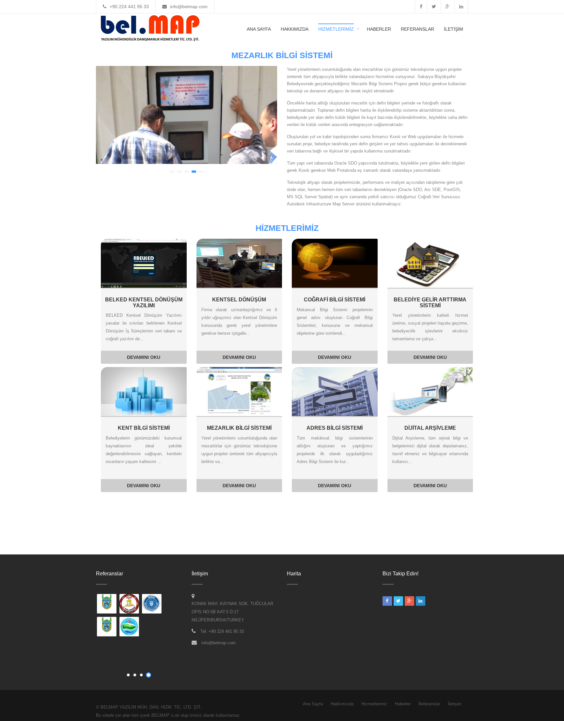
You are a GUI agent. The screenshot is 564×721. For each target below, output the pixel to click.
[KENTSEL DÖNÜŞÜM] (239, 262)
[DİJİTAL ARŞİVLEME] (430, 391)
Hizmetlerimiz (336, 29)
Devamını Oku (143, 357)
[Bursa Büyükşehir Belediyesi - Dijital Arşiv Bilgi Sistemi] (152, 604)
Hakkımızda (294, 29)
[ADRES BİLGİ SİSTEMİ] (335, 391)
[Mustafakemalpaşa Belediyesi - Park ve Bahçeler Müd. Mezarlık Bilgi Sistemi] (107, 627)
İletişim (453, 29)
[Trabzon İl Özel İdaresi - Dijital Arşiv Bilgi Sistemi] (129, 627)
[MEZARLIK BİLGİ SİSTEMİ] (239, 391)
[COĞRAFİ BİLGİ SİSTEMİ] (335, 262)
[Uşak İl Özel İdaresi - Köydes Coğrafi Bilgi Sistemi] (129, 604)
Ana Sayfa (259, 29)
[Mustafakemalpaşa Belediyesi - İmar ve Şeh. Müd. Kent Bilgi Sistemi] (107, 604)
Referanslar (417, 29)
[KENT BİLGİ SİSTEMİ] (144, 391)
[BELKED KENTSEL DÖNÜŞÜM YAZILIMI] (144, 262)
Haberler (379, 29)
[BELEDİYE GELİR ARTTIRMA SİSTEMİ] (430, 262)
